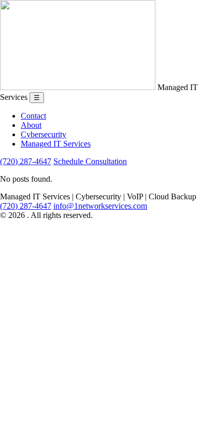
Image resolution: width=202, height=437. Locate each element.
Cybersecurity (43, 134)
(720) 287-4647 (25, 161)
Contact (33, 115)
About (31, 125)
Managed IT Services (56, 143)
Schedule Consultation (90, 161)
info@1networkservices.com (100, 205)
